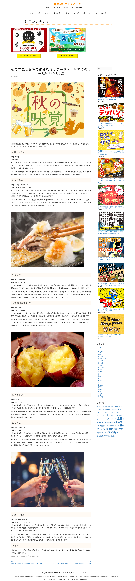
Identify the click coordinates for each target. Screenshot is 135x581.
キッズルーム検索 (67, 56)
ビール (100, 369)
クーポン (100, 360)
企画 (119, 418)
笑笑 (121, 429)
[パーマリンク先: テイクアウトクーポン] (29, 39)
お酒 (84, 13)
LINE (99, 349)
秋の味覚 (36, 556)
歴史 (116, 426)
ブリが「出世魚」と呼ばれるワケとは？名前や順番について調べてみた (111, 310)
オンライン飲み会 (108, 409)
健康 (100, 422)
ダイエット (121, 412)
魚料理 (107, 435)
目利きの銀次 (113, 429)
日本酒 (100, 380)
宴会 (104, 422)
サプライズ (115, 412)
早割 (111, 426)
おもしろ (66, 13)
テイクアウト (102, 364)
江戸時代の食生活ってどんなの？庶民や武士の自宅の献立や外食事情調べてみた (111, 232)
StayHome (100, 407)
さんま (31, 556)
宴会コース (109, 422)
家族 (113, 422)
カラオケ (115, 409)
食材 (26, 556)
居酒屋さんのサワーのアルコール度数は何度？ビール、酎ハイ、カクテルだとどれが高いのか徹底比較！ (111, 153)
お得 (39, 13)
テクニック (47, 13)
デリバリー (101, 367)
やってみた (75, 13)
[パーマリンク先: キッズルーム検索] (67, 39)
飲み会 (121, 433)
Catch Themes (89, 573)
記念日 (106, 433)
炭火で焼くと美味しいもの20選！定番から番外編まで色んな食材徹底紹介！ (111, 98)
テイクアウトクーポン (28, 56)
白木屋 (105, 429)
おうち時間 (106, 406)
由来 (101, 429)
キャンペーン (93, 13)
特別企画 (57, 13)
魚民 (113, 435)
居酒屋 (118, 422)
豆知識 (22, 556)
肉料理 (100, 389)
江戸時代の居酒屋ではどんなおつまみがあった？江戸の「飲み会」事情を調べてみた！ (111, 284)
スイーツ (100, 362)
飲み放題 (100, 436)
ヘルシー (104, 419)
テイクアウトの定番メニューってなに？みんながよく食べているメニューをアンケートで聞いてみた (111, 125)
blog (13, 556)
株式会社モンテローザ (67, 4)
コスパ (110, 412)
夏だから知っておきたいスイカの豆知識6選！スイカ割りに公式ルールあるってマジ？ (111, 207)
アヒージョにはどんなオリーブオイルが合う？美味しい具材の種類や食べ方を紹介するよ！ (111, 180)
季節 (16, 556)
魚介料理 (103, 13)
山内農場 (101, 425)
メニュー (31, 13)
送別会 (117, 433)
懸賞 (99, 378)
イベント (101, 409)
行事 (99, 391)
